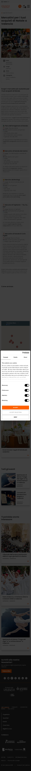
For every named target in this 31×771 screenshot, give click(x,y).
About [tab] (25, 357)
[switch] (27, 390)
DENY (15, 417)
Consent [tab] (5, 357)
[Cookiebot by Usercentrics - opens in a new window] (22, 353)
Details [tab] (15, 357)
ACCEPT (15, 407)
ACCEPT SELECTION (15, 412)
